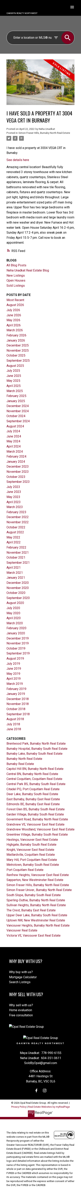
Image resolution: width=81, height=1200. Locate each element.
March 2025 (14, 391)
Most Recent (15, 300)
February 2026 (16, 335)
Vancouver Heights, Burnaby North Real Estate (38, 925)
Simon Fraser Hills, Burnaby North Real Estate (44, 132)
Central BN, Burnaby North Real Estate (32, 774)
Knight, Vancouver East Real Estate (30, 850)
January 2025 (15, 401)
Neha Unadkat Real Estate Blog (27, 270)
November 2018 (17, 704)
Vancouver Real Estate (21, 930)
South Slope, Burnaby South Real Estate (33, 895)
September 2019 (18, 653)
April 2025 (13, 386)
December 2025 (17, 345)
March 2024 (14, 451)
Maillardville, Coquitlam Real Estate (30, 854)
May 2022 (13, 537)
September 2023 (18, 482)
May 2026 (13, 320)
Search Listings (19, 982)
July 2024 (13, 431)
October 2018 (15, 709)
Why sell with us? (21, 1005)
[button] (36, 1090)
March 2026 (14, 330)
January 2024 (15, 461)
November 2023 (17, 472)
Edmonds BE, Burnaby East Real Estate (33, 804)
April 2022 (13, 542)
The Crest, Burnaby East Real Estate (31, 910)
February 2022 (16, 547)
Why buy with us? (21, 972)
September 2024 (18, 421)
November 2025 (17, 350)
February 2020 (16, 628)
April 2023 (13, 502)
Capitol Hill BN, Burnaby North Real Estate (35, 769)
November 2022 (17, 522)
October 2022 (15, 527)
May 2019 (13, 674)
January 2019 (15, 694)
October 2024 (15, 416)
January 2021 (15, 577)
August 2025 (15, 366)
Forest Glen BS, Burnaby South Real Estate (35, 809)
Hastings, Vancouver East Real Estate (32, 839)
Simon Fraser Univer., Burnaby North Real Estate (39, 890)
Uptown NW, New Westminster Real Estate (35, 920)
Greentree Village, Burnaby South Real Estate (37, 834)
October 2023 (15, 477)
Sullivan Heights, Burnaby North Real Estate (36, 905)
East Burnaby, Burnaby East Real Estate (33, 799)
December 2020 (17, 583)
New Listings (15, 275)
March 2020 (14, 623)
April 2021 (13, 567)
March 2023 (14, 507)
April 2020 (13, 618)
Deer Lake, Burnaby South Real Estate (32, 794)
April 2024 (13, 446)
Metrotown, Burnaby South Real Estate (32, 865)
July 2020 (13, 608)
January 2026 (15, 340)
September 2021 (18, 562)
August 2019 (15, 658)
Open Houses (15, 280)
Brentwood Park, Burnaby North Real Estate (36, 743)
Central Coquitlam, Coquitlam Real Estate (34, 779)
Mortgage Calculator (23, 977)
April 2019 (13, 678)
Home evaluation (20, 1010)
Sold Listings (15, 285)
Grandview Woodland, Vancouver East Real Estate (40, 829)
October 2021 (15, 557)
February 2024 (16, 456)
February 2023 (16, 512)
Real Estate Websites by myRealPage (49, 1106)
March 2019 (14, 684)
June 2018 (13, 729)
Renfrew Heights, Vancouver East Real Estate (37, 875)
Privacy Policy (18, 1106)
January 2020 (15, 633)
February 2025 (16, 396)
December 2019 (17, 638)
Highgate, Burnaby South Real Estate (31, 844)
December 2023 (17, 466)
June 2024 (13, 436)
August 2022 (15, 532)
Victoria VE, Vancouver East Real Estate (33, 935)
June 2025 (13, 376)
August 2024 (15, 426)
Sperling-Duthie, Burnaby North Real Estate (35, 900)
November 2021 (17, 552)
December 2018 (17, 699)
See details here (17, 160)
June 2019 (13, 668)
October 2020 (15, 593)
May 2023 (13, 497)
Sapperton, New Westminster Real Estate (34, 880)
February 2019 (16, 689)
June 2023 (13, 492)
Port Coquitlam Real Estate (24, 870)
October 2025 (15, 355)
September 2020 (18, 598)
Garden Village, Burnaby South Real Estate (35, 814)
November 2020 (17, 588)
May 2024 (13, 441)
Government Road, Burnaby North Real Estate (37, 819)
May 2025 (13, 381)
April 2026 (13, 325)
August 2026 (15, 305)
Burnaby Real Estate (20, 764)
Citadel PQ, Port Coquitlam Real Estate (33, 789)
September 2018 (18, 714)
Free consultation (21, 1015)
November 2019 (17, 643)
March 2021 (14, 573)
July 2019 (13, 664)
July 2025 (13, 371)
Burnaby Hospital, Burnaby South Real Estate (36, 749)
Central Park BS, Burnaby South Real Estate (35, 784)
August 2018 (15, 719)
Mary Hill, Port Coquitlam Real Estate (31, 860)
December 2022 (17, 517)
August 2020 (15, 603)
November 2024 (17, 411)
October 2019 (15, 648)
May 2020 (13, 613)
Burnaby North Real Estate (24, 759)
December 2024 (17, 406)
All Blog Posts (16, 265)
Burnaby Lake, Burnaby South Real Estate (34, 753)
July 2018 (13, 724)
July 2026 (13, 310)
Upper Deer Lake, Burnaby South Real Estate (36, 915)
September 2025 (18, 360)
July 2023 (13, 487)
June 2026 (13, 315)
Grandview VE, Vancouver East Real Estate (35, 824)
